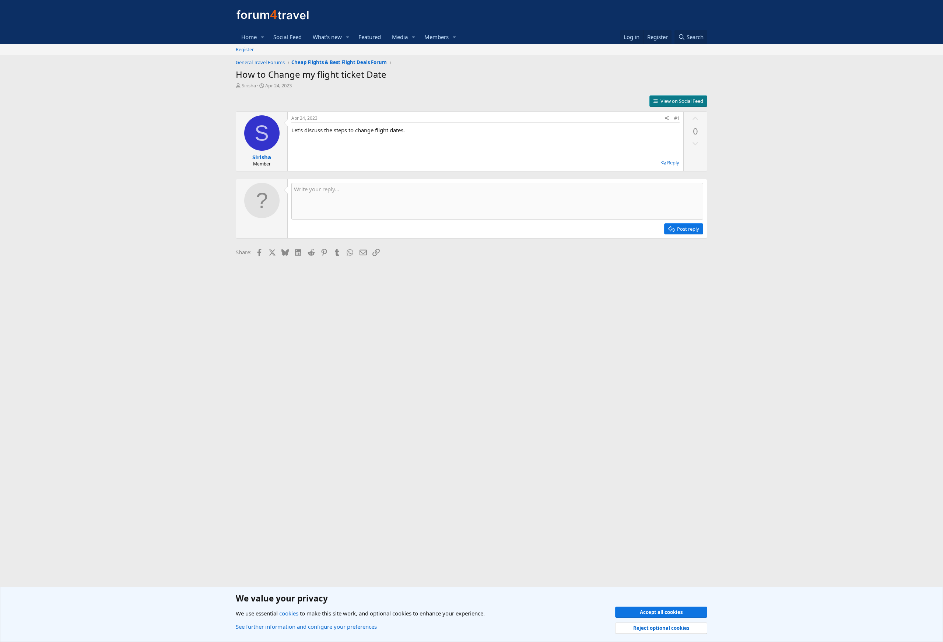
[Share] (667, 118)
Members (436, 37)
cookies (288, 613)
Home (249, 37)
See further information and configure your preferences (306, 626)
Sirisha (249, 85)
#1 (677, 118)
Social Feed (287, 37)
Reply (673, 162)
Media (400, 37)
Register (245, 49)
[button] (262, 37)
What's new (327, 37)
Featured (369, 37)
